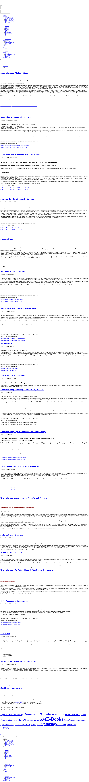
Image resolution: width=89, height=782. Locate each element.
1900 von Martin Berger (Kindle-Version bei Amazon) (10, 622)
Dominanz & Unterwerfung (43, 714)
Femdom (7, 24)
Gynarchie (28, 720)
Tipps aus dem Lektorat (10, 715)
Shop (4, 47)
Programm (5, 16)
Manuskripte (19, 720)
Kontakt (6, 56)
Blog (4, 45)
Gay (21, 715)
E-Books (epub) (8, 48)
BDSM (39, 719)
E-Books (54, 719)
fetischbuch (61, 724)
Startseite (4, 15)
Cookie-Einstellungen (7, 728)
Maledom (7, 26)
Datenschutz (5, 727)
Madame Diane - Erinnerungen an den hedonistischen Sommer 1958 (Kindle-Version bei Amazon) (19, 104)
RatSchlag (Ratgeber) (9, 21)
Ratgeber (7, 28)
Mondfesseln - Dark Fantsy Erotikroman (17, 199)
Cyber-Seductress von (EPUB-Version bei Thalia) (12, 459)
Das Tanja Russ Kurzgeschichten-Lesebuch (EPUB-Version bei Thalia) (14, 147)
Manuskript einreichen (9, 42)
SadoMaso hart (8, 39)
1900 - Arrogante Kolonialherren (14, 601)
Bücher (6, 51)
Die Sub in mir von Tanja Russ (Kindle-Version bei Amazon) (12, 682)
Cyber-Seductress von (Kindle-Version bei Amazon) (13, 457)
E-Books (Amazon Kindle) (10, 49)
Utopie (6, 38)
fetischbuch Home (6, 57)
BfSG (4, 732)
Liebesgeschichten (8, 35)
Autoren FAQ (8, 43)
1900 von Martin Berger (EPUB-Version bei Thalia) (10, 624)
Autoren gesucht (6, 40)
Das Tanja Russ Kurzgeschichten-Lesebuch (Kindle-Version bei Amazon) (14, 145)
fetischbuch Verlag (73, 714)
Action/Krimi (7, 36)
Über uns (4, 52)
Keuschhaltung (8, 32)
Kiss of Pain (5, 634)
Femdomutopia (7, 720)
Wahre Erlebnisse (8, 33)
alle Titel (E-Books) (9, 17)
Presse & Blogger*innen (10, 54)
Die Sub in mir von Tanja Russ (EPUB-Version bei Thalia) (11, 684)
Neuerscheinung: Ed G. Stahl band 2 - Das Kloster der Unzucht (26, 570)
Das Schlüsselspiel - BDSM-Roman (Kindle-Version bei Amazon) (13, 338)
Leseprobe (36, 724)
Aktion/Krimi (75, 720)
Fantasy (11, 724)
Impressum (5, 729)
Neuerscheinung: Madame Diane (14, 73)
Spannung (27, 724)
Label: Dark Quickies (9, 19)
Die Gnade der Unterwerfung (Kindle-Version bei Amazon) (11, 227)
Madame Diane (6, 239)
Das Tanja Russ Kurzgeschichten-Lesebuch (18, 117)
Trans (83, 715)
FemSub (7, 29)
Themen (4, 23)
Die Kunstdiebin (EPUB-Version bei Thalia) (8, 370)
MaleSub (7, 30)
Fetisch (6, 31)
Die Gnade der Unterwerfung (12, 271)
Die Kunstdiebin (7, 343)
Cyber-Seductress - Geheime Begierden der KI (19, 466)
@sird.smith (21, 701)
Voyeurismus (7, 34)
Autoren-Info (7, 41)
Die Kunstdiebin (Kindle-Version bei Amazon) (9, 368)
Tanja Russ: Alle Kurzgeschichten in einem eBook (21, 154)
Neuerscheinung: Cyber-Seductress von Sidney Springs (23, 432)
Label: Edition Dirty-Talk (10, 20)
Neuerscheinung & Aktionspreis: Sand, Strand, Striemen (23, 498)
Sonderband (71, 724)
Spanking (7, 27)
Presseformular (8, 55)
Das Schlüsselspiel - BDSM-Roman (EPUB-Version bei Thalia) (12, 340)
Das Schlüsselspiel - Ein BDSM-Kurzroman (18, 308)
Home (4, 63)
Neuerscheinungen (8, 22)
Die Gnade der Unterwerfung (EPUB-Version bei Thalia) (11, 229)
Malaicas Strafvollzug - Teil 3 (12, 535)
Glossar (6, 44)
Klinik (66, 720)
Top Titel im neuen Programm (12, 375)
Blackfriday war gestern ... (11, 688)
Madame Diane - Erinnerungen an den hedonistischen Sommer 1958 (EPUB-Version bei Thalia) (18, 106)
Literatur (18, 724)
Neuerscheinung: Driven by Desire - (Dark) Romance (22, 389)
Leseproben (5, 46)
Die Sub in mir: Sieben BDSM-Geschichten (18, 661)
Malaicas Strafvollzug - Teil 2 (12, 552)
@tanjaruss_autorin (18, 702)
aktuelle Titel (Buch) (9, 18)
